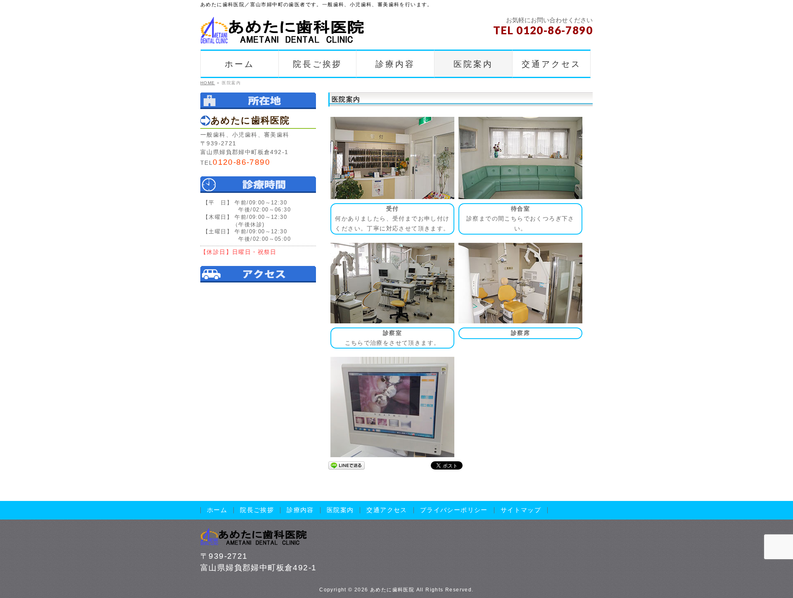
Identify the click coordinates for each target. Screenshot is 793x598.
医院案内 (340, 510)
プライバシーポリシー (454, 510)
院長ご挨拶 (257, 510)
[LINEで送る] (346, 465)
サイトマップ (521, 510)
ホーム (217, 510)
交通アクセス (386, 510)
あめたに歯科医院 (392, 590)
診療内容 (300, 510)
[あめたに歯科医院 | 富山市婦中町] (283, 34)
